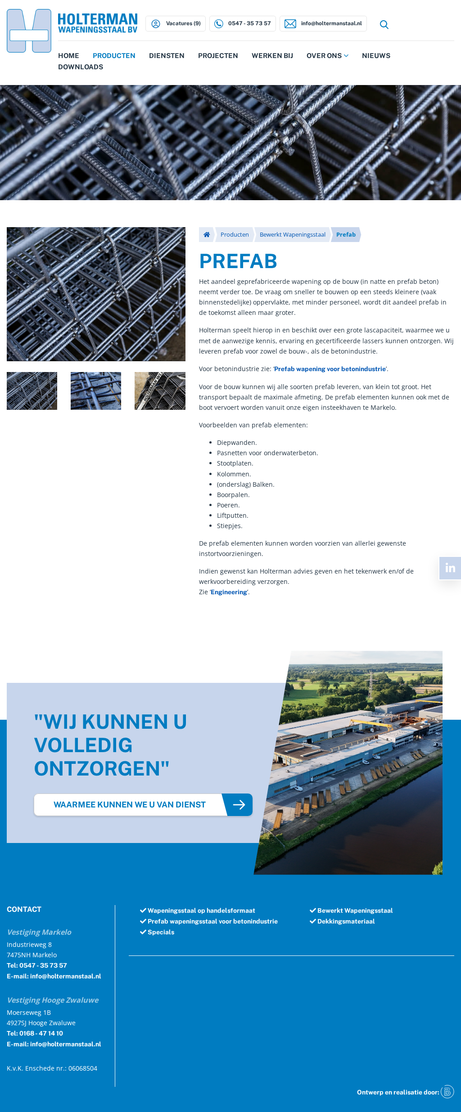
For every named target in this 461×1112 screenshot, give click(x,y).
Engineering (229, 592)
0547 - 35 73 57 (249, 23)
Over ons (324, 55)
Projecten (218, 55)
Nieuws (376, 55)
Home (68, 55)
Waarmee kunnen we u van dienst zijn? (130, 808)
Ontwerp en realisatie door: (399, 1092)
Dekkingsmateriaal (345, 921)
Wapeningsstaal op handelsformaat (200, 910)
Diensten (167, 55)
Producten (114, 55)
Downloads (80, 67)
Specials (160, 932)
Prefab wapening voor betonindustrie (330, 368)
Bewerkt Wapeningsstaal (292, 234)
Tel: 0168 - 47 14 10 (35, 1033)
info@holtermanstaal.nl (331, 23)
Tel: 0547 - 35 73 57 (37, 965)
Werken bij (272, 55)
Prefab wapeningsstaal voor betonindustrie (212, 921)
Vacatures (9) (183, 23)
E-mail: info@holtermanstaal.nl (54, 976)
